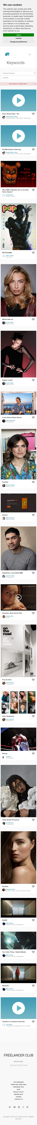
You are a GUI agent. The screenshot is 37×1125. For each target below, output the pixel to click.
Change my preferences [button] (18, 42)
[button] (19, 73)
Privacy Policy (18, 1092)
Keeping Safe (18, 1094)
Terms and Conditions (18, 1084)
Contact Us (19, 1099)
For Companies (18, 1082)
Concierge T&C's (18, 1087)
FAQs (18, 1089)
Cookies (18, 1097)
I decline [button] (18, 38)
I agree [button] (18, 35)
